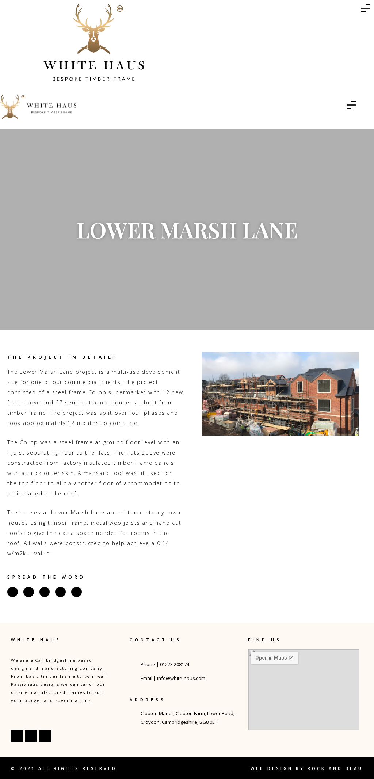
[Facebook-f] (17, 736)
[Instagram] (31, 736)
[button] (194, 393)
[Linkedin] (45, 736)
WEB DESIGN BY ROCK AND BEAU (307, 768)
